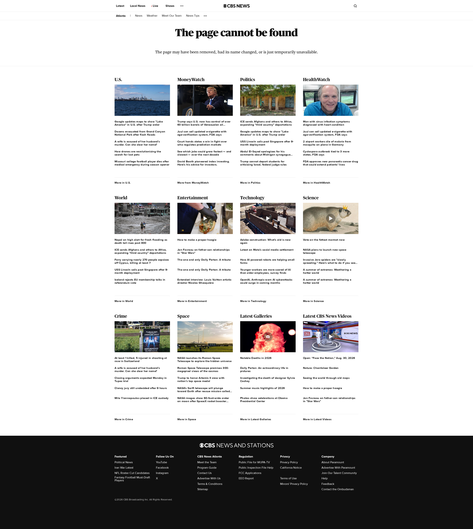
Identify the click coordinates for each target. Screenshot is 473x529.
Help (324, 478)
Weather (152, 16)
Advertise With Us (208, 478)
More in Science (313, 301)
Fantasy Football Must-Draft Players (132, 479)
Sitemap (202, 489)
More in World (124, 301)
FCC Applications (250, 473)
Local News (138, 5)
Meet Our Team (172, 16)
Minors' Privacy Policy (294, 483)
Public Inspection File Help (256, 467)
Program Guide (207, 467)
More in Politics (250, 182)
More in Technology (253, 301)
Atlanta (121, 16)
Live (156, 6)
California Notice (291, 467)
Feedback (327, 483)
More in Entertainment (192, 301)
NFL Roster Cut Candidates (132, 473)
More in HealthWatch (316, 182)
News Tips (192, 16)
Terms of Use (288, 478)
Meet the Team (207, 462)
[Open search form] (355, 6)
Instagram (162, 473)
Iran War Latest (124, 467)
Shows (170, 5)
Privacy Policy (289, 462)
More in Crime (124, 419)
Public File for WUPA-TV (254, 462)
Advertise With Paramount (338, 467)
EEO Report (246, 478)
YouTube (161, 462)
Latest (120, 5)
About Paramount (332, 462)
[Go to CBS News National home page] (236, 6)
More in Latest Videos (317, 419)
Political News (124, 462)
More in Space (186, 419)
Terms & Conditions (209, 483)
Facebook (162, 467)
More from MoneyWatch (193, 182)
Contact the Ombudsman (337, 489)
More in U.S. (123, 182)
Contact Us (204, 473)
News (138, 16)
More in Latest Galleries (255, 419)
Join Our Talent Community (339, 473)
